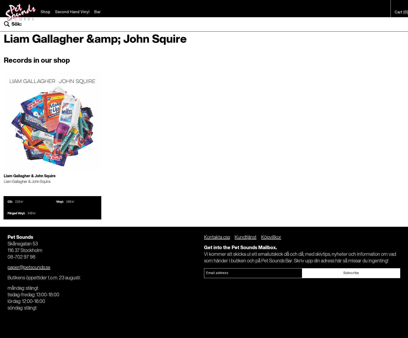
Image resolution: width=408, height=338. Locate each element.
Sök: (16, 24)
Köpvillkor (271, 237)
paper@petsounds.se (29, 267)
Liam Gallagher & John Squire (27, 182)
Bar (97, 12)
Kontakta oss (217, 237)
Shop (45, 12)
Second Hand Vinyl (72, 12)
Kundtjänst (245, 237)
